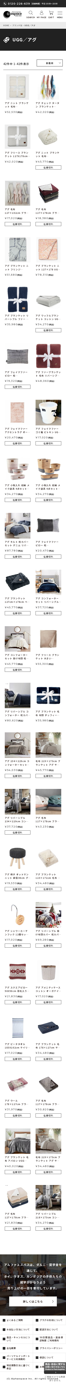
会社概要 (11, 1348)
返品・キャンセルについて (18, 1339)
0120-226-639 (19, 3)
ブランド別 (17, 25)
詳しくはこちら (33, 1301)
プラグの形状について (51, 1320)
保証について (47, 1357)
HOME (6, 25)
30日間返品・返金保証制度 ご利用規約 (51, 1339)
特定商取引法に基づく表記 (18, 1367)
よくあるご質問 (15, 1320)
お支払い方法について (18, 1329)
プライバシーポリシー (51, 1348)
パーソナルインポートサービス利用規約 (18, 1357)
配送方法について (49, 1329)
